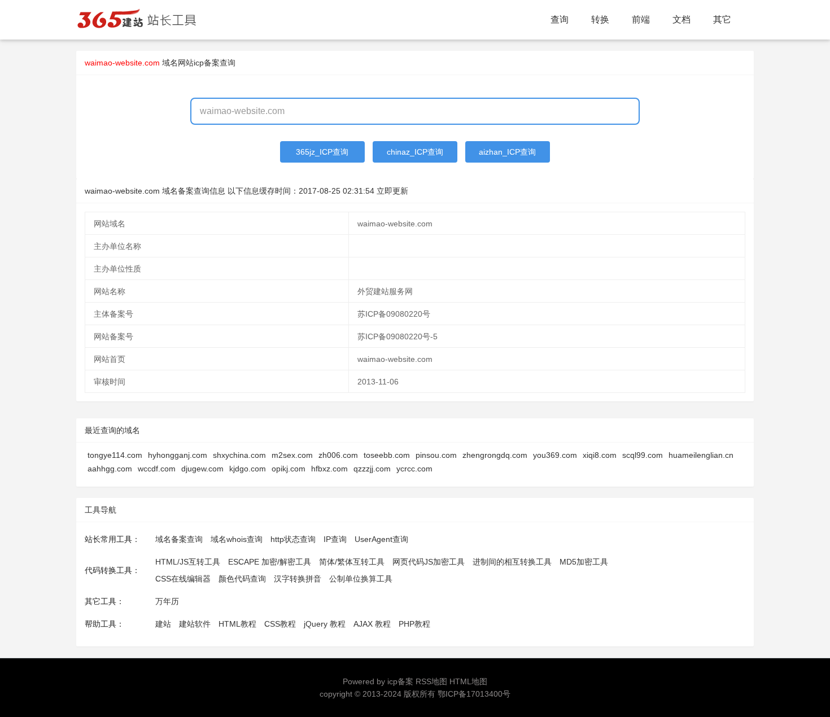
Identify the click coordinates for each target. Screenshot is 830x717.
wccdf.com (157, 468)
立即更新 (392, 190)
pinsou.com (436, 455)
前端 (641, 19)
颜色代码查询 (242, 578)
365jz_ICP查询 (322, 151)
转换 (600, 19)
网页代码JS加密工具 (428, 561)
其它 (722, 19)
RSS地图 (431, 681)
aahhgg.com (110, 468)
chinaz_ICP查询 (415, 151)
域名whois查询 (237, 539)
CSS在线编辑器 (183, 578)
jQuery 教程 (325, 623)
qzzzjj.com (372, 468)
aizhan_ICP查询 (507, 151)
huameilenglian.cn (701, 455)
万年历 (167, 601)
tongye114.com (115, 455)
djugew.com (202, 468)
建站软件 (195, 623)
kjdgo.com (247, 468)
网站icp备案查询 (206, 62)
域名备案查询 (179, 539)
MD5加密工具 (584, 561)
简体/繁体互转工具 (352, 561)
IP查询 (335, 539)
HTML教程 (237, 623)
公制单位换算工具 (360, 578)
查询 (560, 19)
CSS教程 (280, 623)
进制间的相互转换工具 (512, 561)
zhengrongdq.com (494, 455)
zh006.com (338, 455)
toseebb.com (387, 455)
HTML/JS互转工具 (187, 561)
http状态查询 (293, 539)
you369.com (555, 455)
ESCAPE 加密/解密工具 (269, 561)
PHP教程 (414, 623)
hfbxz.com (329, 468)
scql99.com (642, 455)
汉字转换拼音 (297, 578)
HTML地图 (468, 681)
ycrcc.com (414, 468)
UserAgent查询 (381, 539)
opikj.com (288, 468)
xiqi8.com (600, 455)
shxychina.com (239, 455)
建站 (163, 623)
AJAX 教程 (372, 623)
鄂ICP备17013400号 (474, 693)
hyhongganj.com (177, 455)
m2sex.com (292, 455)
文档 (681, 19)
